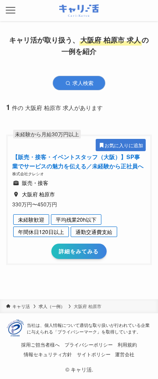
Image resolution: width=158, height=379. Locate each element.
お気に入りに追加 (123, 145)
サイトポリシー (94, 354)
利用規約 (127, 344)
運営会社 (124, 354)
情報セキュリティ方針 (48, 354)
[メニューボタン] (10, 10)
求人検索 (82, 82)
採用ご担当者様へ (40, 344)
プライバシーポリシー (89, 344)
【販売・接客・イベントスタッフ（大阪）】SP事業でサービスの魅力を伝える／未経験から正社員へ (78, 161)
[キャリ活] (79, 10)
